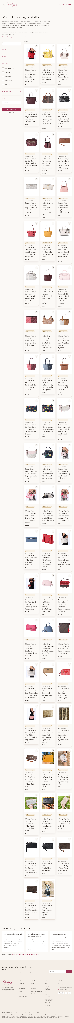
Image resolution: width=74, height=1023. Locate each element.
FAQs (46, 983)
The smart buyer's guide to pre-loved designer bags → (15, 37)
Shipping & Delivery (49, 986)
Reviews (33, 986)
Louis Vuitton (22, 988)
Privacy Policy (29, 1012)
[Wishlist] (63, 4)
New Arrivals (21, 986)
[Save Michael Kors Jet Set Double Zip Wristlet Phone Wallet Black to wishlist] (53, 839)
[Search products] (59, 4)
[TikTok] (69, 992)
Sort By (4, 41)
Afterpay (47, 994)
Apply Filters (11, 109)
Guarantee (33, 988)
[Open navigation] (3, 4)
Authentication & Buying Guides (49, 999)
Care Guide (47, 1002)
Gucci (20, 993)
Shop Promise (34, 993)
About (32, 983)
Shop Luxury (22, 983)
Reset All (12, 112)
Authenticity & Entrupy (36, 991)
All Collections (22, 999)
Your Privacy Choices (48, 1012)
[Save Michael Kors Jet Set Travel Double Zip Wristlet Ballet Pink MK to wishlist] (69, 795)
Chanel (20, 991)
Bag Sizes (47, 1005)
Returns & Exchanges (47, 989)
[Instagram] (62, 992)
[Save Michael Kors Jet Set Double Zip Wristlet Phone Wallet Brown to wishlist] (69, 839)
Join (69, 971)
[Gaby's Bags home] (11, 4)
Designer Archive (23, 996)
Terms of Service (37, 1012)
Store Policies (48, 991)
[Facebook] (59, 992)
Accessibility (48, 997)
